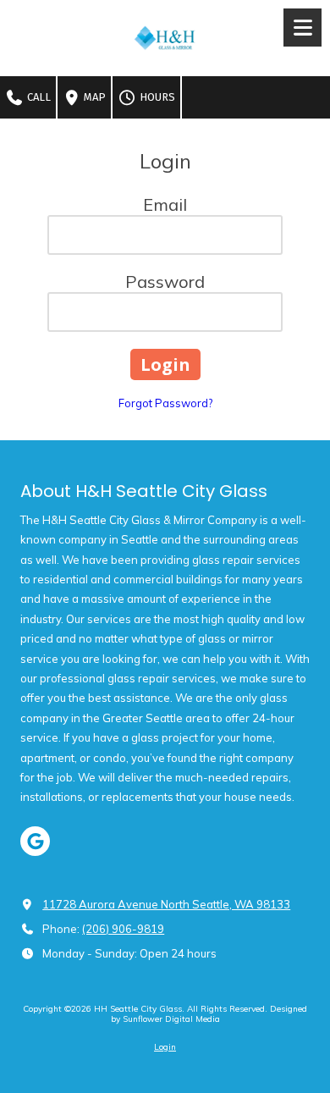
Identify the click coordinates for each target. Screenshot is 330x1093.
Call (38, 97)
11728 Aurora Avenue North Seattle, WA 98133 (166, 904)
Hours (156, 97)
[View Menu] (302, 27)
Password (165, 281)
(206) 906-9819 (123, 929)
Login (165, 1046)
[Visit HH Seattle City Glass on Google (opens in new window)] (35, 841)
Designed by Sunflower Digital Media (209, 1013)
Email (165, 204)
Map (93, 97)
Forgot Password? (165, 403)
